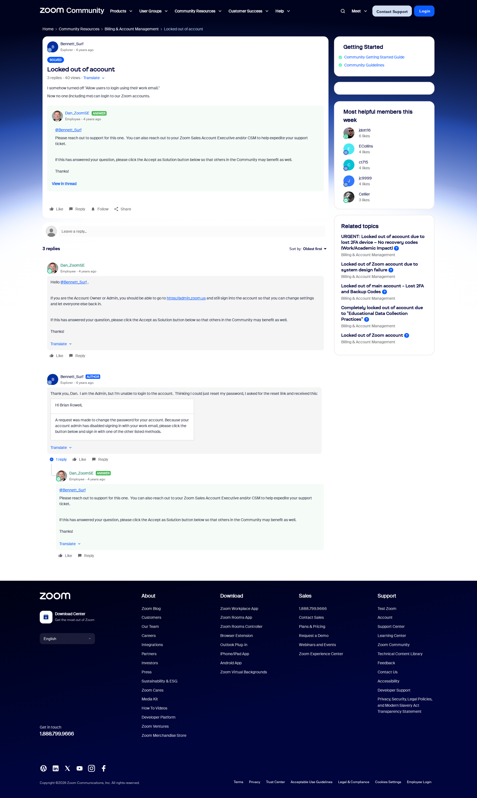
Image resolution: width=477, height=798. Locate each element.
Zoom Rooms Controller (241, 626)
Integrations (152, 644)
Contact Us (388, 672)
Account (385, 617)
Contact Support (392, 11)
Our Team (150, 626)
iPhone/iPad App (234, 653)
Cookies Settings (388, 782)
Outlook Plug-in (233, 644)
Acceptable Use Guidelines (311, 782)
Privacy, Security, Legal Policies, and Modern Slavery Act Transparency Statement (405, 705)
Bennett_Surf (71, 43)
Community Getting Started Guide (374, 57)
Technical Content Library (400, 653)
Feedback (386, 662)
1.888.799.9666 (57, 733)
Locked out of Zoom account (372, 335)
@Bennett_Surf (68, 129)
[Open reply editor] (185, 231)
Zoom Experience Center (321, 653)
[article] (185, 311)
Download (231, 596)
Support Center (391, 626)
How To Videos (154, 708)
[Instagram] (91, 767)
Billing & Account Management (132, 28)
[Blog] (43, 767)
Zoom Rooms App (236, 617)
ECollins (366, 146)
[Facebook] (103, 767)
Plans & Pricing (312, 626)
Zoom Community (394, 644)
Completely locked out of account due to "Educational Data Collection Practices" (382, 313)
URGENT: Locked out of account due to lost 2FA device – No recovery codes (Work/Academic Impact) (383, 242)
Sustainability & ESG (159, 681)
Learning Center (392, 635)
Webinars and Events (317, 644)
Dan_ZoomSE (77, 113)
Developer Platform (159, 717)
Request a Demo (313, 635)
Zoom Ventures (155, 726)
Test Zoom (387, 608)
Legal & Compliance (353, 782)
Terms (238, 782)
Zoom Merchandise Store (164, 735)
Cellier (364, 194)
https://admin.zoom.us (186, 298)
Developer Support (394, 690)
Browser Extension (236, 635)
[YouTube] (79, 767)
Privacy (254, 782)
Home (48, 28)
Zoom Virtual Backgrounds (243, 672)
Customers (151, 617)
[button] (94, 78)
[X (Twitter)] (67, 767)
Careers (149, 635)
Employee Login (419, 782)
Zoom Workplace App (239, 608)
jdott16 (365, 130)
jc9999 (365, 178)
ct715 (363, 162)
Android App (231, 662)
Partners (149, 653)
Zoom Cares (152, 690)
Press (147, 672)
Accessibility (388, 681)
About (148, 596)
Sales (305, 596)
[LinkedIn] (55, 767)
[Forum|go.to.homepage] (72, 11)
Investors (150, 662)
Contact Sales (311, 617)
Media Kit (150, 699)
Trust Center (275, 782)
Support (387, 596)
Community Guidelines (364, 65)
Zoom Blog (151, 608)
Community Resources (79, 28)
